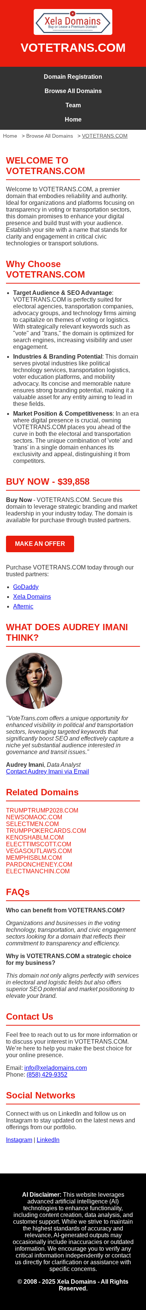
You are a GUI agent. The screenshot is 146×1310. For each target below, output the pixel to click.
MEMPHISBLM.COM (34, 858)
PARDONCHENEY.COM (39, 864)
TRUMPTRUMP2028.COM (42, 810)
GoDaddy (26, 587)
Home (73, 119)
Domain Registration (73, 77)
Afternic (23, 606)
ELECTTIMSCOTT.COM (38, 844)
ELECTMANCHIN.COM (38, 871)
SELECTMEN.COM (32, 824)
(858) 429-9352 (47, 1074)
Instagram (19, 1140)
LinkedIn (48, 1140)
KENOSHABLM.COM (35, 837)
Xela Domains (32, 596)
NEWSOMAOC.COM (34, 817)
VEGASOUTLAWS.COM (39, 851)
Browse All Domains (73, 91)
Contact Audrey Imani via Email (47, 771)
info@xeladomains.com (55, 1068)
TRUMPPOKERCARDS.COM (46, 831)
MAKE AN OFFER (40, 544)
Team (73, 105)
